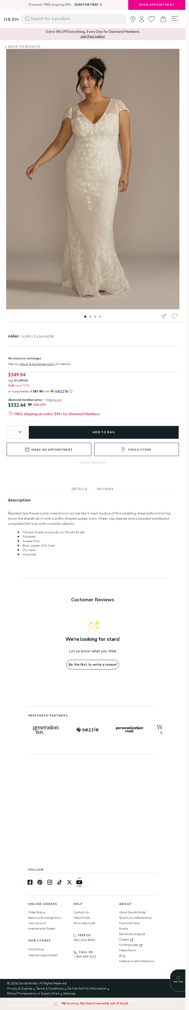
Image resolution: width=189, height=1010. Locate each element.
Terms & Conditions (50, 988)
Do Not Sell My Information (87, 988)
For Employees (128, 945)
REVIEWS (105, 489)
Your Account (37, 923)
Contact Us (81, 912)
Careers (124, 939)
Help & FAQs (82, 918)
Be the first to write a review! (93, 664)
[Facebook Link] (30, 882)
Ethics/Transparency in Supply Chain (33, 993)
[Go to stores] (132, 19)
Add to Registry (92, 462)
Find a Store (36, 949)
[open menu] (174, 18)
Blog (122, 956)
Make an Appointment (43, 955)
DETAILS (79, 489)
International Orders (41, 928)
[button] (16, 432)
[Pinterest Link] (39, 882)
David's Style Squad (132, 934)
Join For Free (84, 4)
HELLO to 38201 (85, 940)
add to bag (104, 432)
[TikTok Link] (59, 882)
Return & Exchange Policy (45, 918)
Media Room (127, 950)
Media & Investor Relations (136, 961)
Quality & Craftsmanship (135, 918)
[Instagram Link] (49, 882)
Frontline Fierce (129, 923)
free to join (54, 400)
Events (123, 928)
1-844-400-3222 (85, 956)
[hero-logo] (11, 19)
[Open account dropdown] (141, 19)
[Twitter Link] (69, 882)
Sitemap (69, 993)
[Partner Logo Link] (45, 729)
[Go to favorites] (151, 19)
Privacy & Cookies (19, 988)
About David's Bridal (132, 912)
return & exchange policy (37, 364)
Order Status (36, 912)
